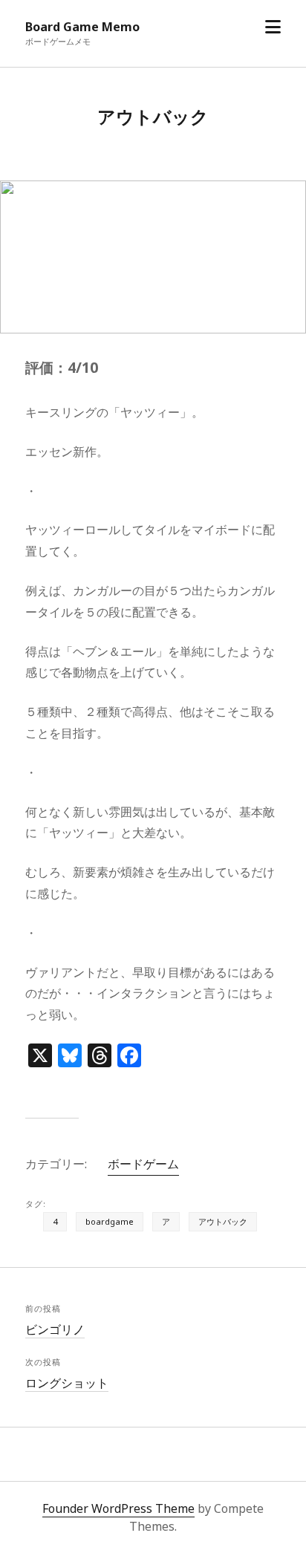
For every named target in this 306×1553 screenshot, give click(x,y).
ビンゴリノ (55, 1329)
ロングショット (66, 1383)
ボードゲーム (143, 1164)
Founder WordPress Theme (118, 1508)
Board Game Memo (82, 27)
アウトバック (222, 1221)
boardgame (109, 1221)
